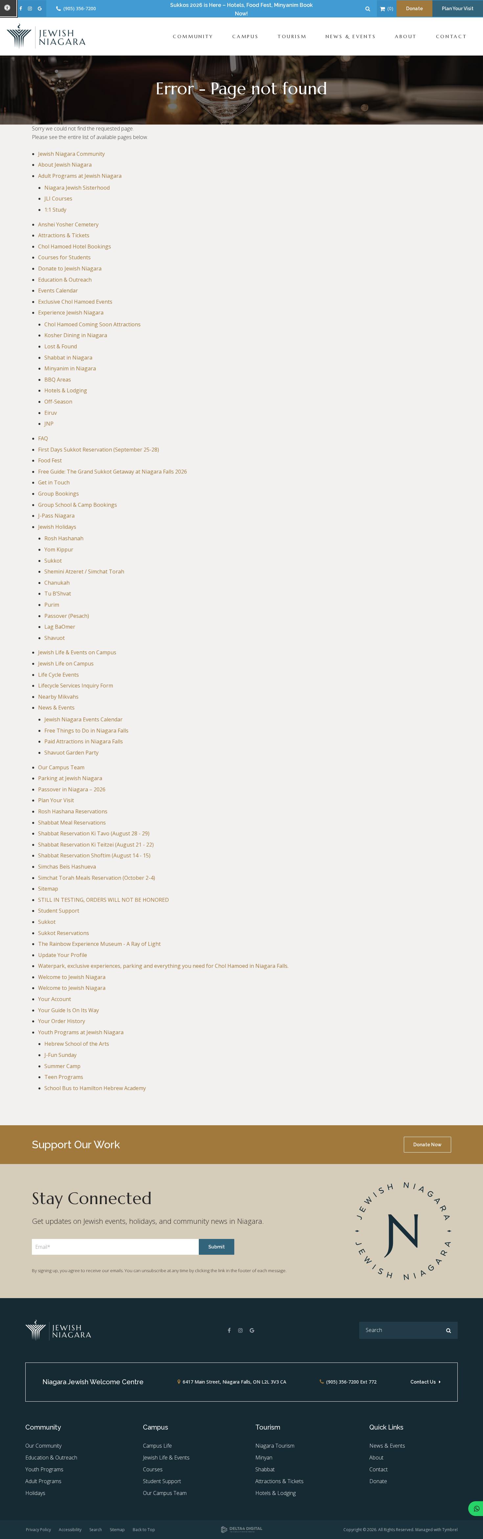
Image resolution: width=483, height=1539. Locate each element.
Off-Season (58, 401)
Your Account (54, 999)
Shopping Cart (382, 9)
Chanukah (57, 582)
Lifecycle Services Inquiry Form (75, 685)
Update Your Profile (62, 955)
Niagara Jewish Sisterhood (77, 187)
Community (193, 36)
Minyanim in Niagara (70, 368)
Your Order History (61, 1021)
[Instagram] (240, 1330)
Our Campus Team (61, 767)
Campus (245, 36)
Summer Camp (62, 1066)
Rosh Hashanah (63, 538)
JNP (49, 423)
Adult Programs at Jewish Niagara (80, 175)
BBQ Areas (57, 379)
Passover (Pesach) (66, 615)
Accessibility (70, 1529)
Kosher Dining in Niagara (75, 335)
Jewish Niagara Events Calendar (83, 719)
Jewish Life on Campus (66, 663)
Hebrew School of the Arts (76, 1043)
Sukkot (53, 560)
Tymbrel (450, 1529)
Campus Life (157, 1445)
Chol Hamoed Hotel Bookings (74, 246)
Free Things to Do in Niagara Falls (86, 730)
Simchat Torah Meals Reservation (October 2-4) (96, 877)
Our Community (43, 1445)
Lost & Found (60, 346)
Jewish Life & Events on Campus (77, 652)
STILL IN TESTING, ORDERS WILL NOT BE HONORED (103, 899)
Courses (153, 1469)
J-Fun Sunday (60, 1055)
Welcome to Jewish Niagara (71, 977)
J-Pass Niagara (56, 515)
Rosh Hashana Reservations (72, 811)
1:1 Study (55, 209)
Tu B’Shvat (57, 593)
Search (95, 1529)
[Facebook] (229, 1330)
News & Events (351, 36)
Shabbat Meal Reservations (72, 822)
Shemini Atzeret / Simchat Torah (84, 571)
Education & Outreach (65, 279)
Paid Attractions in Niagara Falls (83, 741)
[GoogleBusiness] (252, 1330)
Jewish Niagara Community (71, 153)
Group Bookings (58, 493)
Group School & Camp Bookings (77, 504)
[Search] (448, 1330)
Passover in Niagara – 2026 (71, 789)
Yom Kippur (58, 549)
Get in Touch (54, 482)
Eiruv (50, 412)
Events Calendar (58, 290)
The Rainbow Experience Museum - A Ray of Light (99, 943)
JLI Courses (58, 198)
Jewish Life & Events (166, 1457)
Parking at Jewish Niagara (70, 778)
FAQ (43, 438)
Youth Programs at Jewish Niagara (81, 1032)
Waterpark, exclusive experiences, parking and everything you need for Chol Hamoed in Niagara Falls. (163, 965)
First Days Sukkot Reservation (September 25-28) (98, 449)
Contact (451, 36)
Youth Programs (44, 1469)
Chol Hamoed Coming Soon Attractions (92, 324)
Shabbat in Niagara (68, 357)
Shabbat (265, 1469)
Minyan (263, 1457)
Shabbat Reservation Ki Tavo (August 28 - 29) (94, 833)
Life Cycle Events (58, 674)
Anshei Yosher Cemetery (68, 224)
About (406, 36)
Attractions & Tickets (63, 235)
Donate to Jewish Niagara (70, 268)
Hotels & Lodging (65, 390)
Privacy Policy (38, 1529)
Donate (414, 8)
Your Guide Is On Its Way (68, 1010)
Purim (51, 604)
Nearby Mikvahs (58, 696)
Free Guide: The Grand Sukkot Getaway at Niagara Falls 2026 (112, 471)
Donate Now (427, 1144)
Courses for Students (64, 257)
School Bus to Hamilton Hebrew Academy (95, 1088)
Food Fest (50, 460)
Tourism (292, 36)
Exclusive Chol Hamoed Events (75, 301)
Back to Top (144, 1529)
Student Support (58, 910)
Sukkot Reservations (63, 933)
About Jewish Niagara (65, 164)
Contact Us (423, 1382)
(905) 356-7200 (79, 8)
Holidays (35, 1493)
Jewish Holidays (57, 526)
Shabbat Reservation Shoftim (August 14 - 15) (94, 855)
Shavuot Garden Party (71, 752)
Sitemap (48, 888)
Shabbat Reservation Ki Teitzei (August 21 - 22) (96, 844)
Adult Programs (43, 1481)
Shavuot (54, 637)
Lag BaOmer (59, 626)
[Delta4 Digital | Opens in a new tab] (241, 1529)
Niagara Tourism (274, 1445)
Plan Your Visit (457, 8)
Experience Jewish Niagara (71, 312)
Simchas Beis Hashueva (67, 866)
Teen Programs (63, 1077)
